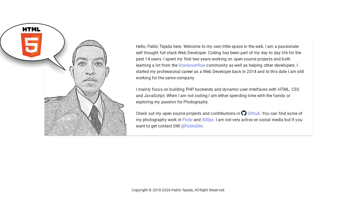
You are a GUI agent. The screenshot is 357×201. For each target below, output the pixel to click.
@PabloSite (192, 126)
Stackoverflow (192, 65)
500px (208, 119)
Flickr (187, 119)
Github (253, 113)
